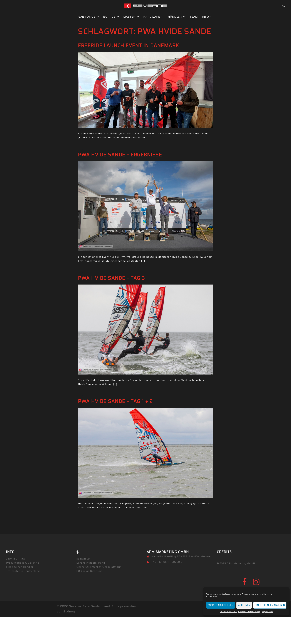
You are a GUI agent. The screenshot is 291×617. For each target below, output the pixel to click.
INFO (205, 17)
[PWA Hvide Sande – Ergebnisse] (145, 205)
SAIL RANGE (86, 17)
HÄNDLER (175, 17)
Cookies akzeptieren (220, 605)
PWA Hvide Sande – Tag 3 (111, 278)
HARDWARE (151, 17)
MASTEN (129, 17)
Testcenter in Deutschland (23, 571)
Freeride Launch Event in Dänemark (128, 45)
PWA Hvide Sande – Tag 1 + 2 (115, 401)
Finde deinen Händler (19, 567)
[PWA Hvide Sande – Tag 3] (145, 329)
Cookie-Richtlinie (228, 611)
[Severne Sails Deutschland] (145, 5)
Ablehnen (244, 605)
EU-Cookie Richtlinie (89, 571)
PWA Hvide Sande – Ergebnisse (120, 154)
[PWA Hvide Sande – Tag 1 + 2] (145, 452)
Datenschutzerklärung (249, 611)
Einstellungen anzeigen (270, 605)
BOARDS (109, 17)
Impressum (267, 611)
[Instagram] (256, 584)
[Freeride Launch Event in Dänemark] (145, 89)
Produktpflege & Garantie (22, 563)
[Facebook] (244, 584)
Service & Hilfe (15, 559)
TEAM (194, 17)
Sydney (69, 611)
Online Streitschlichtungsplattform (98, 567)
